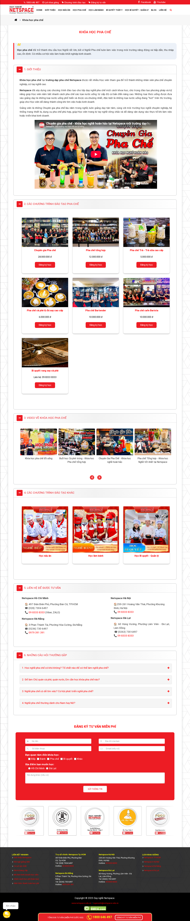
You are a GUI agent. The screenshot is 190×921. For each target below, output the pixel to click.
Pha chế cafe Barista (146, 310)
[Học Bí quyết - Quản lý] (146, 529)
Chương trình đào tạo (75, 2)
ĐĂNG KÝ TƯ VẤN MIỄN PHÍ (129, 917)
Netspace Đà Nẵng (152, 866)
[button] (92, 477)
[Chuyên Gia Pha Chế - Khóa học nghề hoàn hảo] (114, 454)
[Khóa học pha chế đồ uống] (38, 454)
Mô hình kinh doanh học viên (26, 875)
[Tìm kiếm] (170, 10)
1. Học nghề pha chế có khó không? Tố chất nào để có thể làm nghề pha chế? (65, 667)
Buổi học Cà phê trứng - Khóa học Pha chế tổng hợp (76, 460)
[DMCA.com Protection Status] (95, 910)
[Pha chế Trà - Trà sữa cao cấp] (146, 232)
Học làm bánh (96, 10)
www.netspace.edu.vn (81, 903)
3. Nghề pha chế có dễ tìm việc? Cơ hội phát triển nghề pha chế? (57, 691)
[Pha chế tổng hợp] (96, 232)
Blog (153, 10)
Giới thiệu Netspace (22, 857)
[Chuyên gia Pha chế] (45, 232)
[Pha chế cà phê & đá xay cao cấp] (45, 292)
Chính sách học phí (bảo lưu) (26, 879)
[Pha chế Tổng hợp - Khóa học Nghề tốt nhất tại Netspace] (153, 454)
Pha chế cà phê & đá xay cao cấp (45, 310)
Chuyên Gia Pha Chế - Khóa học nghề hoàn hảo (115, 460)
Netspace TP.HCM (152, 857)
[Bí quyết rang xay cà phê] (45, 352)
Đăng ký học (45, 264)
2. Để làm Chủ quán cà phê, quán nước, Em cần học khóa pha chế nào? (61, 679)
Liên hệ (163, 10)
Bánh (43, 758)
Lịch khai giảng (52, 2)
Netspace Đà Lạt (151, 870)
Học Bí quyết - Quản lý (137, 10)
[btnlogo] (21, 9)
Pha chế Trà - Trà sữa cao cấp (146, 250)
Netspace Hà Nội (151, 862)
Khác (80, 758)
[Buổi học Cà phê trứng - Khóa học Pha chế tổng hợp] (76, 454)
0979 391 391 (37, 632)
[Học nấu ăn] (45, 529)
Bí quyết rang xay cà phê (45, 370)
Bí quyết (68, 758)
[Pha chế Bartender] (96, 292)
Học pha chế (79, 10)
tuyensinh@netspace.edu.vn (105, 903)
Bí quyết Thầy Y (114, 10)
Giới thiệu (50, 10)
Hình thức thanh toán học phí (26, 883)
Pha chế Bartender (95, 310)
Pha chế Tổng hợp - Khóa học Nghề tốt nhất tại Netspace (152, 460)
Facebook (146, 2)
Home (39, 10)
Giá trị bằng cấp (21, 870)
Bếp (33, 758)
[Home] (17, 20)
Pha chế (54, 758)
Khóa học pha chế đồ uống (38, 458)
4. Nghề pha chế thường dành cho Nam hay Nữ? (48, 702)
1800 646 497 (32, 2)
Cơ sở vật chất (20, 866)
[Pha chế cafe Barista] (146, 292)
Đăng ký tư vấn (98, 2)
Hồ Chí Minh (38, 768)
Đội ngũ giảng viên (22, 862)
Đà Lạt (52, 768)
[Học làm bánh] (96, 529)
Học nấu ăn (64, 10)
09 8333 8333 (37, 612)
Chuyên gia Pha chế (45, 250)
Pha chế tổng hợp (96, 250)
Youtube (161, 2)
